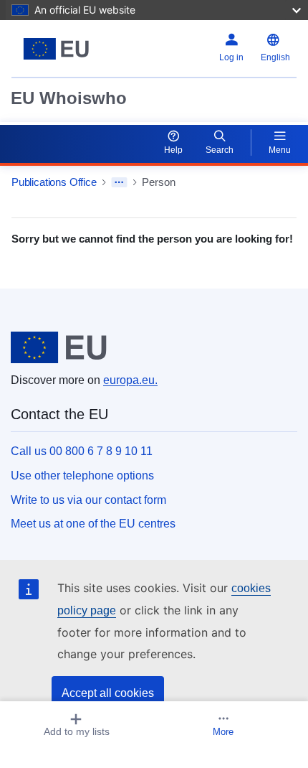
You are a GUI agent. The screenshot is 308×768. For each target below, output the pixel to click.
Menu (280, 150)
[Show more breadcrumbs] (119, 182)
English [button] (275, 57)
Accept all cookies (108, 693)
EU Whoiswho (69, 98)
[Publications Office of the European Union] (61, 49)
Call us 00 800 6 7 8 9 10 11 (82, 451)
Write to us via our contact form (88, 500)
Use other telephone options (82, 475)
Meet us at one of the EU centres (93, 524)
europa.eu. (130, 380)
